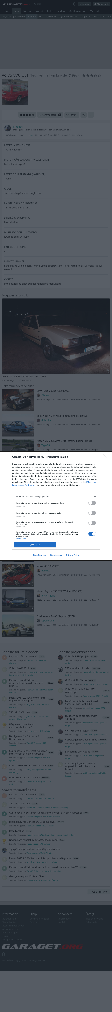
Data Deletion (39, 555)
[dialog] (56, 506)
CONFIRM (35, 545)
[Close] (106, 457)
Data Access (56, 555)
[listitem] (56, 496)
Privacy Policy (72, 555)
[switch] (92, 503)
